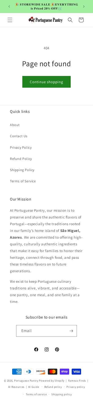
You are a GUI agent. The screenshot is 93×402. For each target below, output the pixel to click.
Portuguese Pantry (26, 380)
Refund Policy (21, 158)
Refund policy (53, 387)
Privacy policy (75, 387)
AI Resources (16, 386)
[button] (9, 19)
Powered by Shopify (51, 380)
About (15, 125)
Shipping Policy (22, 170)
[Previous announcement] (9, 6)
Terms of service (36, 394)
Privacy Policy (20, 147)
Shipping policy (61, 394)
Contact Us (19, 136)
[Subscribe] (71, 331)
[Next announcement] (83, 6)
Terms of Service (23, 181)
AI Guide (33, 386)
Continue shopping (46, 81)
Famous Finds (77, 380)
